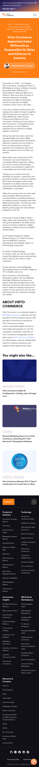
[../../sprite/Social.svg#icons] (28, 752)
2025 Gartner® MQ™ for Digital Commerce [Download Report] (9, 717)
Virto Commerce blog (22, 24)
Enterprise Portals (8, 543)
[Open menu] (35, 15)
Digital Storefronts (27, 538)
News (4, 694)
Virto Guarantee (7, 690)
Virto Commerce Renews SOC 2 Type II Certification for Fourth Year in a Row (19, 482)
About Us (5, 686)
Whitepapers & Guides (9, 706)
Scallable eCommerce (28, 523)
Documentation (7, 743)
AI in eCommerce (27, 566)
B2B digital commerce (11, 315)
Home (10, 24)
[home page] (8, 14)
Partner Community (8, 710)
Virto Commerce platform (24, 337)
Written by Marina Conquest (22, 66)
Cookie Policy (27, 759)
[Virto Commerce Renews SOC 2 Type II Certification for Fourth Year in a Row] (19, 461)
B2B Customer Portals (9, 611)
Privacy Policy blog (13, 759)
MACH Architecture (27, 534)
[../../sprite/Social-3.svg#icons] (15, 752)
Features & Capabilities (9, 578)
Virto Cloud (6, 526)
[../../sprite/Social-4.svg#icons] (11, 752)
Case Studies (6, 698)
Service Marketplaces (28, 659)
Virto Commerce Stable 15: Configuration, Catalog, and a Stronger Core (19, 393)
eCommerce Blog (8, 702)
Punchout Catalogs (27, 562)
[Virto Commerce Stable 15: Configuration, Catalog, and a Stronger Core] (19, 371)
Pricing (4, 724)
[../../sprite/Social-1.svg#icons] (23, 752)
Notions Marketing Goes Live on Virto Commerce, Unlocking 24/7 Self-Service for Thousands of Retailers (18, 438)
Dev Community (7, 732)
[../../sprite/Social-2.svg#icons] (19, 752)
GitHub (4, 728)
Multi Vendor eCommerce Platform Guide (28, 646)
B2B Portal (5, 554)
